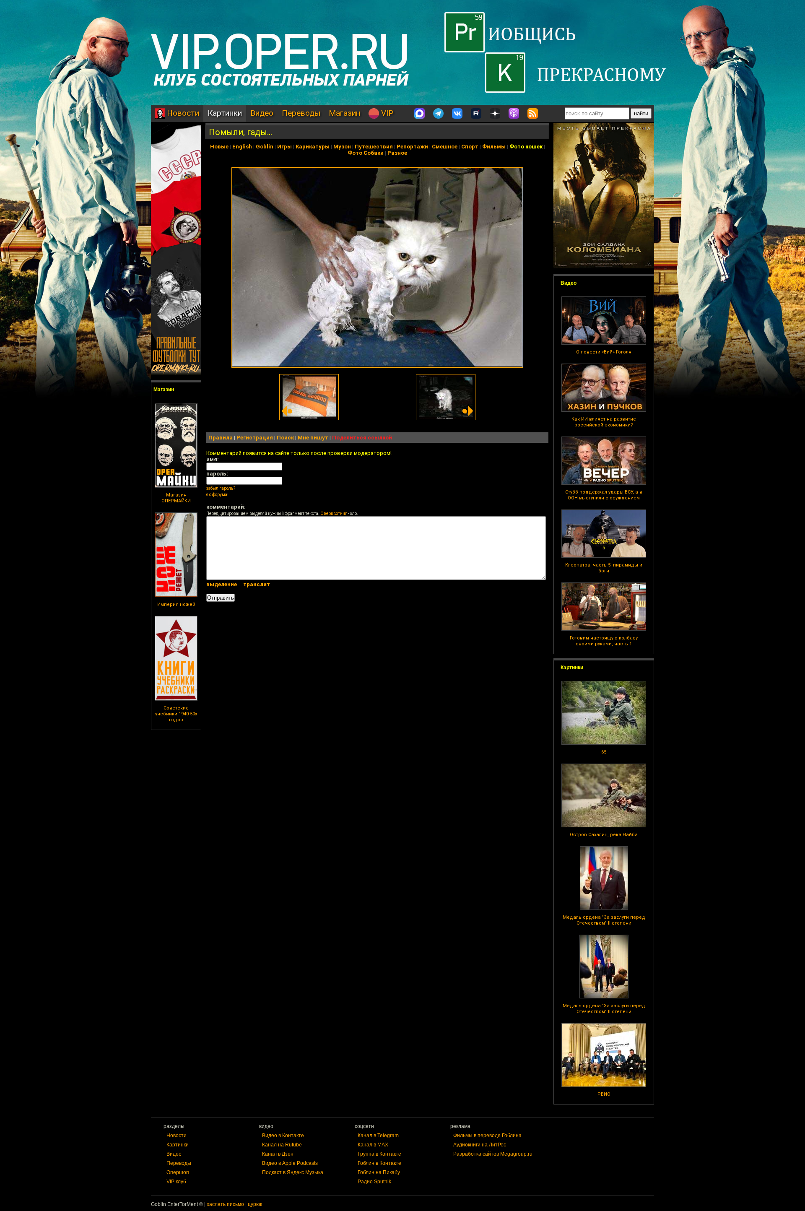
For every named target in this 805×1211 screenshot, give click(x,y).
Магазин (344, 113)
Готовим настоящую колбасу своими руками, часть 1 (604, 641)
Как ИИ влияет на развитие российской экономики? (603, 422)
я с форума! (217, 494)
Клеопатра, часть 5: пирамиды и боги (603, 568)
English (242, 146)
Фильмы (494, 146)
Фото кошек (526, 146)
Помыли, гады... (240, 132)
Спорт (469, 146)
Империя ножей (176, 604)
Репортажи (412, 146)
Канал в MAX (373, 1145)
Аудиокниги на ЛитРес (479, 1145)
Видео (261, 113)
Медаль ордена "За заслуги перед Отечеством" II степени (604, 920)
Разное (397, 153)
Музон (342, 146)
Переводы (301, 113)
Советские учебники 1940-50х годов (176, 713)
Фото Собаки (366, 153)
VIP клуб (176, 1182)
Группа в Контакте (379, 1154)
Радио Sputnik (374, 1182)
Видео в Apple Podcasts (290, 1163)
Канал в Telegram (378, 1135)
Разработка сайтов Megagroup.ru (492, 1154)
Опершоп (177, 1172)
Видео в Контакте (283, 1135)
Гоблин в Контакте (379, 1163)
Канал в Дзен (277, 1154)
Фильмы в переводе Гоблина (487, 1135)
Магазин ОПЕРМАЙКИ (176, 498)
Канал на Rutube (282, 1145)
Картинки (225, 113)
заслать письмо (225, 1204)
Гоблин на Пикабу (379, 1172)
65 (603, 752)
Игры (284, 146)
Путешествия (374, 146)
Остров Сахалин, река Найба (604, 834)
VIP (386, 113)
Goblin (264, 146)
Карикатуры (313, 146)
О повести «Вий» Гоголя (603, 352)
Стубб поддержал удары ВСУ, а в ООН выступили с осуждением (603, 495)
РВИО (603, 1094)
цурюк (255, 1204)
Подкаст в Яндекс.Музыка (292, 1172)
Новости (182, 113)
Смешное (444, 146)
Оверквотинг (333, 513)
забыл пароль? (220, 488)
